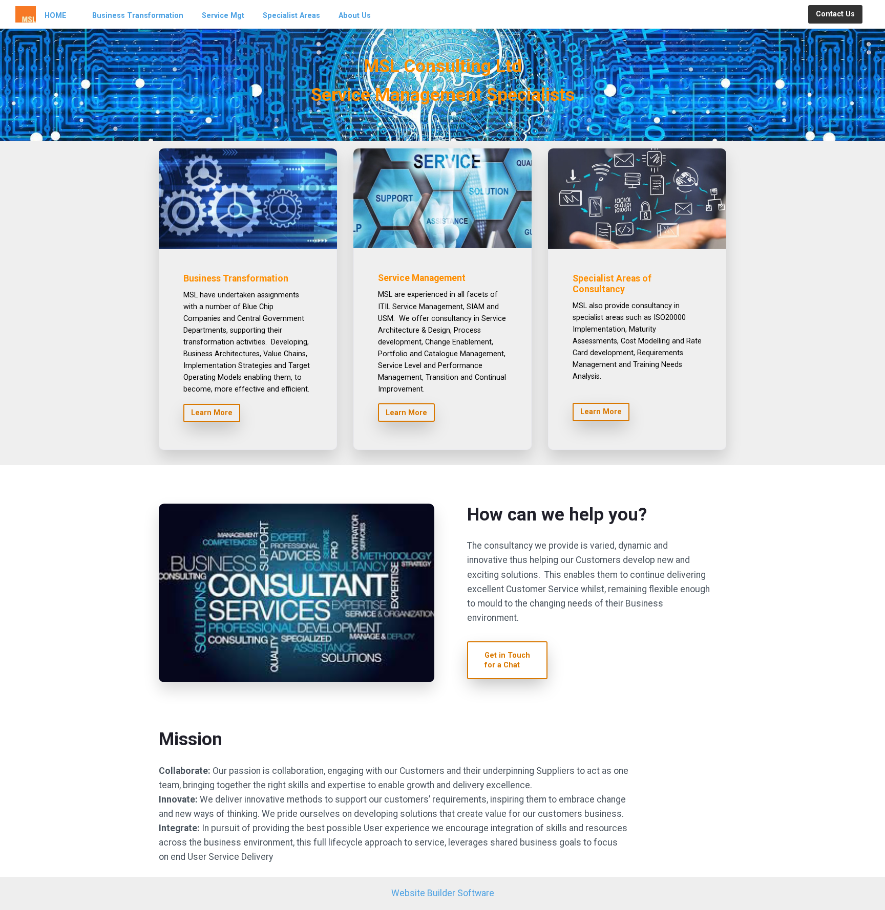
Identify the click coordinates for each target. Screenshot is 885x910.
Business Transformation (137, 15)
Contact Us (835, 14)
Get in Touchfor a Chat (507, 660)
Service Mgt (223, 15)
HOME (56, 15)
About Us (355, 15)
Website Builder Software (442, 893)
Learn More (212, 412)
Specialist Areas (291, 15)
